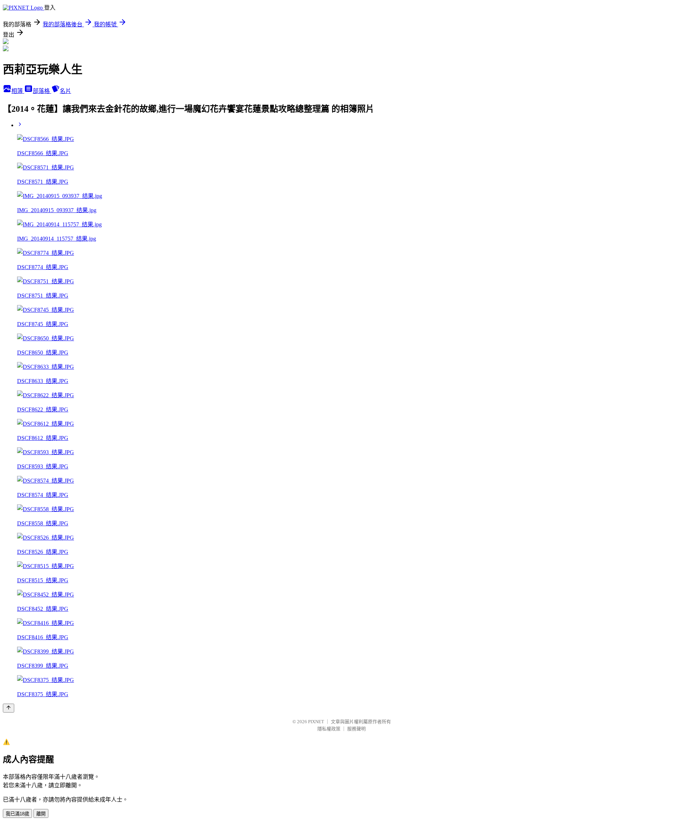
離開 (41, 813)
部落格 (42, 91)
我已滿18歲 (17, 813)
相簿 (17, 91)
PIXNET (316, 721)
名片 (65, 91)
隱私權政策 (328, 728)
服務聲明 (356, 728)
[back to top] (8, 708)
